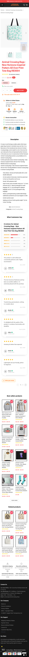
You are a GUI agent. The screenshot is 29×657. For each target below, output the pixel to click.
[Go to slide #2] (19, 55)
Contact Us (4, 627)
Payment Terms (5, 623)
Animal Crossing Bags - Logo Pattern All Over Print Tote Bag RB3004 (21, 550)
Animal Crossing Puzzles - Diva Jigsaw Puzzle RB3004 (20, 464)
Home (2, 10)
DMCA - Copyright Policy (7, 610)
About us (3, 604)
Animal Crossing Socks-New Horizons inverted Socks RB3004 (21, 489)
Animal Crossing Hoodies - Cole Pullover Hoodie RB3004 (21, 439)
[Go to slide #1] (10, 55)
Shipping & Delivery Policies (8, 620)
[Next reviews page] (25, 384)
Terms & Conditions (6, 606)
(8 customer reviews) (14, 74)
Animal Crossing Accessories (14, 10)
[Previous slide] (3, 33)
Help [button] (26, 655)
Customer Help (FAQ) (6, 629)
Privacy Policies (5, 608)
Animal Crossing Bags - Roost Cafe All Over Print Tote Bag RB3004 (7, 525)
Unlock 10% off (3, 650)
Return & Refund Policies (7, 625)
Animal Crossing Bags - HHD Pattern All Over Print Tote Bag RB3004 (7, 550)
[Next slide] (26, 33)
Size (3, 80)
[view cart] (27, 5)
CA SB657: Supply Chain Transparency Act (11, 613)
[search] (24, 5)
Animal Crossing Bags (7, 12)
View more (14, 500)
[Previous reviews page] (17, 384)
